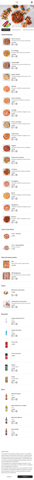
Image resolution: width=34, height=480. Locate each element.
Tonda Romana (5, 29)
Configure (9, 476)
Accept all (25, 476)
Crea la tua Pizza (16, 29)
